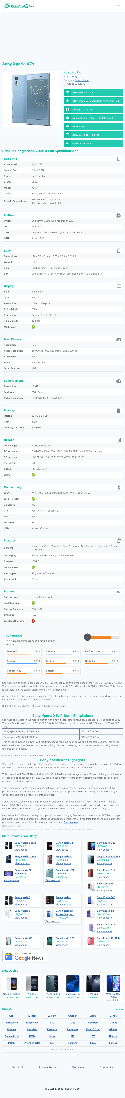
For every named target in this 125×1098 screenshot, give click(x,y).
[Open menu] (118, 6)
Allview (52, 1015)
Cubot (113, 1022)
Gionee (113, 1029)
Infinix (11, 1042)
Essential (52, 1029)
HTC (93, 1036)
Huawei (113, 1036)
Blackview (32, 1022)
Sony (33, 836)
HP (72, 1036)
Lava (93, 1042)
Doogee (11, 1029)
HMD (32, 1036)
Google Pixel (12, 1036)
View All (119, 1009)
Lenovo (113, 1042)
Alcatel (32, 1015)
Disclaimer (77, 1067)
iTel (52, 1042)
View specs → (22, 849)
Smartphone (82, 80)
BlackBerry (11, 1022)
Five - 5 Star (93, 1029)
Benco (113, 1015)
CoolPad (93, 1022)
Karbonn (72, 1042)
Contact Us (107, 1067)
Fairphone (72, 1029)
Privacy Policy (47, 1067)
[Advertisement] (62, 35)
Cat (73, 1022)
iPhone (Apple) (32, 1042)
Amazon (72, 1015)
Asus (93, 1015)
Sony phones (71, 822)
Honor (52, 1036)
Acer (11, 1015)
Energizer (32, 1029)
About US (17, 1067)
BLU (52, 1022)
